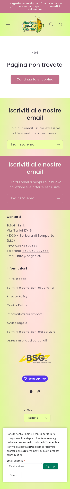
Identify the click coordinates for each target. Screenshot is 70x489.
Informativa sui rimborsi (25, 314)
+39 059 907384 (35, 251)
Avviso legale (17, 323)
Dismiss (14, 475)
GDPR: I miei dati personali (27, 340)
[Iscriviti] (58, 144)
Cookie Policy (17, 305)
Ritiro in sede (17, 279)
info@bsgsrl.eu (29, 256)
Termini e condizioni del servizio (31, 332)
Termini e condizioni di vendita (30, 288)
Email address (16, 460)
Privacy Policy (17, 296)
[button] (8, 24)
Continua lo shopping (35, 79)
